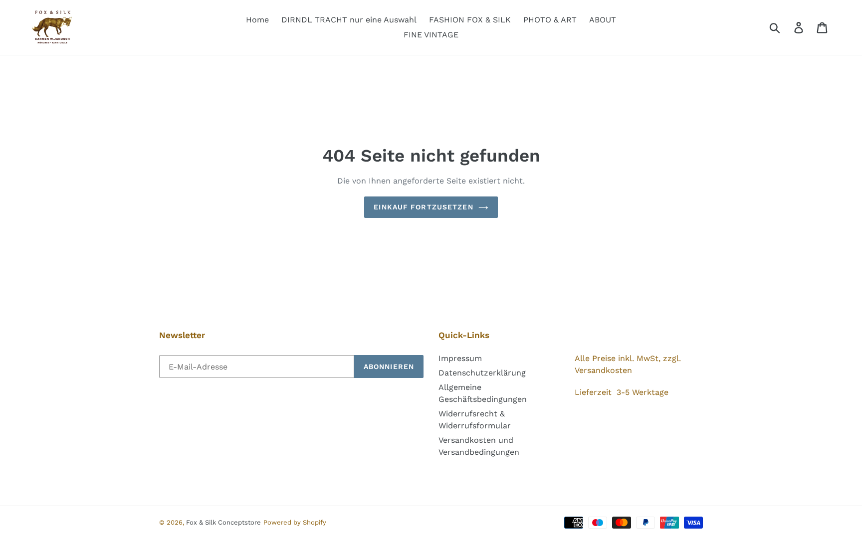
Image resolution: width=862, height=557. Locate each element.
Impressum (460, 358)
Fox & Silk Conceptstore (223, 522)
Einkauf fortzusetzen (423, 207)
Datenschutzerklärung (482, 372)
